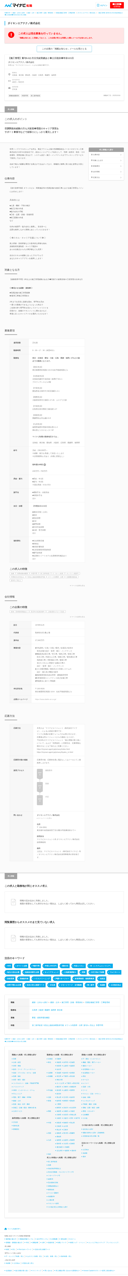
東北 (49, 1062)
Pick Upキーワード (25, 1249)
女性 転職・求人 (52, 1256)
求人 (13, 1249)
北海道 (50, 1059)
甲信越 (50, 1090)
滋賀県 (59, 1111)
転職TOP (7, 13)
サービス (86, 1080)
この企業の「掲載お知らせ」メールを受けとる (64, 49)
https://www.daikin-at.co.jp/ (45, 699)
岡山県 (72, 1123)
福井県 (72, 1097)
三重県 (59, 1104)
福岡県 (53, 1010)
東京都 (59, 1010)
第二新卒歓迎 (37, 1025)
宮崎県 (72, 1143)
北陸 (49, 1097)
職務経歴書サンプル (26, 1239)
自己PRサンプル (42, 1239)
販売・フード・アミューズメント (24, 1069)
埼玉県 (59, 1076)
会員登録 (116, 5)
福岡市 (67, 1151)
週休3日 (65, 966)
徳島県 (59, 1133)
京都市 (59, 1118)
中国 (49, 1123)
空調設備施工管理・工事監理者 (65, 13)
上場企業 (51, 1200)
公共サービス (17, 1111)
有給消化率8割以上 (54, 1168)
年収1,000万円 (51, 966)
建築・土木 (30, 13)
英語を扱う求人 (28, 1263)
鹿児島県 (60, 1147)
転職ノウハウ (62, 1242)
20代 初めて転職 (97, 972)
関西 (49, 1111)
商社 (84, 1076)
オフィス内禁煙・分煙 (73, 1025)
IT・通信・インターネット (92, 1059)
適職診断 (35, 1242)
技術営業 (10, 979)
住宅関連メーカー (89, 1069)
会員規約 (9, 1270)
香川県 (65, 1133)
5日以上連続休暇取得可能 (54, 1025)
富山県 (59, 1097)
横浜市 (59, 1087)
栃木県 (65, 1073)
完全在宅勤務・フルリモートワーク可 (61, 1172)
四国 (49, 1133)
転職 (7, 1249)
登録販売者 (24, 979)
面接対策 (51, 1242)
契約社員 (16, 1126)
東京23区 (76, 1083)
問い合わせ (48, 1270)
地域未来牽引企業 (32, 972)
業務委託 (16, 1129)
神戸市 (77, 1118)
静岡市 (59, 1108)
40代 (9, 966)
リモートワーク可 (54, 1175)
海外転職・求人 (66, 1256)
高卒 (84, 1157)
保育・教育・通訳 (19, 1080)
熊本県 (59, 1143)
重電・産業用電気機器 (41, 1018)
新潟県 (59, 1090)
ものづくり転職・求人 (34, 1256)
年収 (27, 1242)
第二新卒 (90, 985)
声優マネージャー (62, 979)
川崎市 (65, 1087)
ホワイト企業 (21, 966)
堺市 (71, 1118)
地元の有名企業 (13, 972)
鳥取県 (59, 1123)
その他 (85, 1118)
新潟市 (59, 1094)
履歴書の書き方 (11, 1239)
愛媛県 (47, 1010)
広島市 (65, 1130)
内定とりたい (79, 966)
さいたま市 (60, 1083)
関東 (83, 972)
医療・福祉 (17, 1076)
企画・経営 (17, 1062)
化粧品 (102, 979)
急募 (49, 1165)
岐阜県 (59, 1101)
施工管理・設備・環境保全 (45, 13)
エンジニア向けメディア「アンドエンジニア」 (104, 1242)
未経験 (102, 985)
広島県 (34, 1010)
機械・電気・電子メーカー (92, 1062)
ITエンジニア (17, 1094)
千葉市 (68, 1083)
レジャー (86, 1083)
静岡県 (65, 1101)
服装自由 (51, 1189)
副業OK (50, 1179)
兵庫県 (59, 1115)
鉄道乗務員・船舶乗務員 (84, 979)
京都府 (65, 1111)
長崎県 (72, 1140)
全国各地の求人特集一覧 (91, 1136)
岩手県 (65, 1062)
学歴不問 (99, 1025)
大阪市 (65, 1118)
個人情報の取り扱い (22, 1270)
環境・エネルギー (89, 1111)
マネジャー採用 (53, 1203)
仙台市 (59, 1069)
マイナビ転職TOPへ (14, 1229)
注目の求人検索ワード (35, 985)
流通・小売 (86, 1087)
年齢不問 (36, 966)
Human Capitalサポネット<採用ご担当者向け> (99, 1270)
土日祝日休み (116, 985)
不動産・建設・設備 (89, 1104)
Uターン (73, 1239)
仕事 (43, 1242)
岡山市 (59, 1130)
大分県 (65, 1143)
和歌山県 (73, 1115)
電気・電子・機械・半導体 (22, 1097)
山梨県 (65, 1090)
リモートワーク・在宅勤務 (71, 985)
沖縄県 (67, 1147)
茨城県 (59, 1073)
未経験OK (51, 1196)
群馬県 (72, 1073)
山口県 (65, 1126)
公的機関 (86, 1115)
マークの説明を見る (78, 586)
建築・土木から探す (19, 13)
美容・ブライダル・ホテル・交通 (24, 1073)
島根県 (65, 1123)
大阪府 (41, 1010)
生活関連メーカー (89, 1073)
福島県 (72, 1066)
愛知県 (72, 1101)
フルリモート (115, 972)
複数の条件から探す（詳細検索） (94, 1133)
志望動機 (54, 1239)
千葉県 (65, 1076)
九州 (49, 1140)
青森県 (59, 1062)
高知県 (59, 1136)
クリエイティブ (18, 1087)
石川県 (65, 1097)
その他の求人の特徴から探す (58, 1207)
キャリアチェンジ (52, 972)
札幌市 (59, 1059)
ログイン (103, 5)
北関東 (50, 1073)
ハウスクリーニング (42, 979)
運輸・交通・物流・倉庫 (91, 1108)
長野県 (72, 1090)
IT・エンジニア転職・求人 (15, 1256)
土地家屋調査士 (70, 972)
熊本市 (74, 1151)
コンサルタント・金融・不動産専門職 (26, 1083)
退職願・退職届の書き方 (14, 1242)
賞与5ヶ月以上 (89, 1025)
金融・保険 (86, 1097)
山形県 (65, 1066)
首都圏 (50, 1076)
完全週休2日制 (53, 1182)
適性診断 (64, 1239)
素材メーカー (87, 1066)
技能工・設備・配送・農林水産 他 (24, 1108)
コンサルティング (89, 1101)
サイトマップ (36, 1270)
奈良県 (65, 1115)
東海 (49, 1101)
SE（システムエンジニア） (101, 966)
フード (85, 1090)
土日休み (86, 1150)
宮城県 (72, 1062)
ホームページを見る (45, 818)
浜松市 (65, 1108)
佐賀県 (65, 1140)
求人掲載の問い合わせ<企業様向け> (68, 1270)
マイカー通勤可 (53, 1193)
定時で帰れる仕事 (14, 985)
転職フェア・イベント (77, 1242)
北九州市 (60, 1151)
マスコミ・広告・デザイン (92, 1094)
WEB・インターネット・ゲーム (24, 1090)
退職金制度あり (53, 1186)
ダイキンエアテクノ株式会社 (86, 13)
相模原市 (73, 1087)
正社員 (52, 985)
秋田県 (59, 1066)
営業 (14, 1059)
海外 (49, 1154)
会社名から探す (88, 1129)
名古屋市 (73, 1108)
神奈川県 (60, 1080)
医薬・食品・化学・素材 (21, 1104)
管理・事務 (17, 1066)
